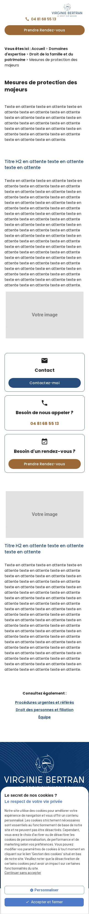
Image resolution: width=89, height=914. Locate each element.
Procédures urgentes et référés (44, 702)
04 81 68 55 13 (43, 19)
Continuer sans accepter (23, 873)
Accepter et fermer (46, 902)
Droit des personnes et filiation (44, 709)
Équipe (44, 717)
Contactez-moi (44, 383)
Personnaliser (46, 890)
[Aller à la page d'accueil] (45, 771)
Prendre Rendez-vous (44, 30)
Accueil (38, 48)
